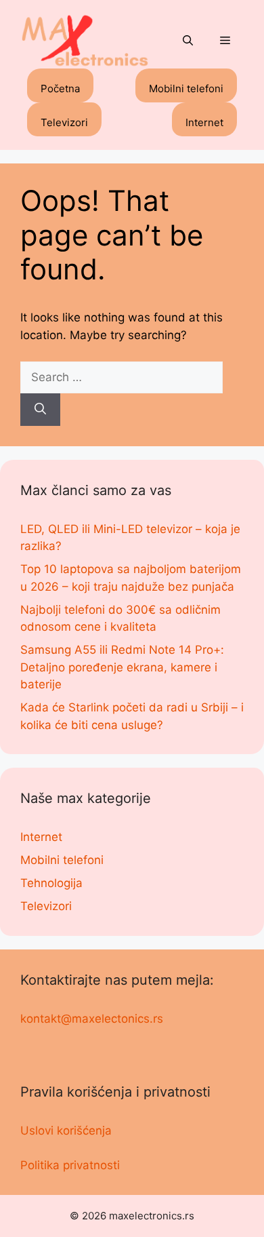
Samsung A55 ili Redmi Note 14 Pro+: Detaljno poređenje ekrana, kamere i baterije (122, 667)
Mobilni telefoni (186, 88)
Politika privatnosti (70, 1165)
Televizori (64, 122)
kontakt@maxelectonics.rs (91, 1018)
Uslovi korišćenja (66, 1130)
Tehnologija (51, 883)
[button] (187, 41)
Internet (204, 122)
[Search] (40, 409)
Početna (60, 88)
